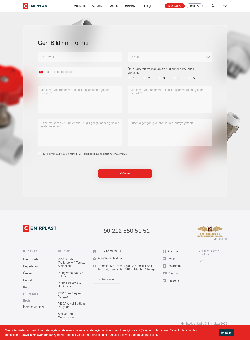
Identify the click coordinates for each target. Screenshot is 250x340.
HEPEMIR (132, 5)
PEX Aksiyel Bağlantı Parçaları (71, 305)
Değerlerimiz (31, 266)
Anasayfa (80, 5)
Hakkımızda (30, 259)
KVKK (202, 261)
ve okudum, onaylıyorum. (85, 153)
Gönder (125, 173)
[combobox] (45, 72)
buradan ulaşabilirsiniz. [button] (144, 334)
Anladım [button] (226, 332)
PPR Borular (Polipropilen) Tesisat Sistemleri (71, 262)
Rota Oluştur (106, 279)
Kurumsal (98, 5)
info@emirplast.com (111, 258)
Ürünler (115, 5)
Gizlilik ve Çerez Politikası (208, 252)
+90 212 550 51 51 (125, 231)
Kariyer (27, 287)
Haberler (28, 280)
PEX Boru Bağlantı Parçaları (70, 295)
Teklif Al (195, 6)
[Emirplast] (36, 6)
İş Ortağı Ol (175, 5)
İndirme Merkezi (33, 306)
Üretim (27, 273)
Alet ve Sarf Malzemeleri (66, 315)
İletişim (148, 5)
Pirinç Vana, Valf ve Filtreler (70, 274)
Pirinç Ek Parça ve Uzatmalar (70, 285)
